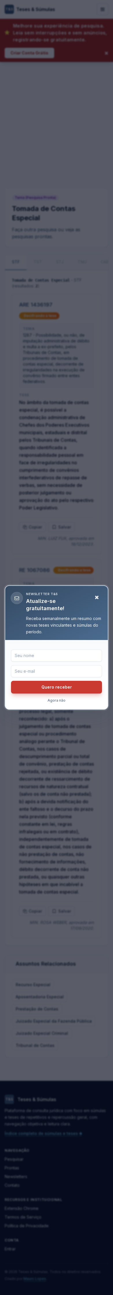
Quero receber (56, 687)
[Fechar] (97, 597)
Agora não (56, 700)
